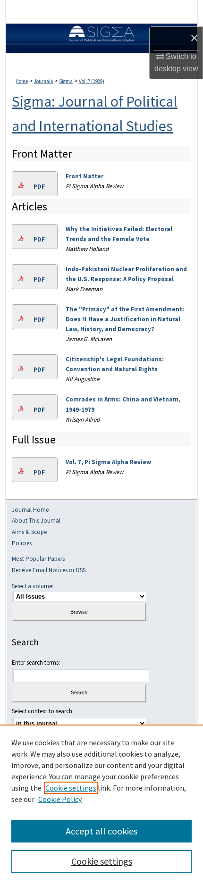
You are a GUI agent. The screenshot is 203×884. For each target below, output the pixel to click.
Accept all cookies (101, 831)
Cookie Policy (60, 799)
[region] (101, 804)
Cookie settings (70, 787)
